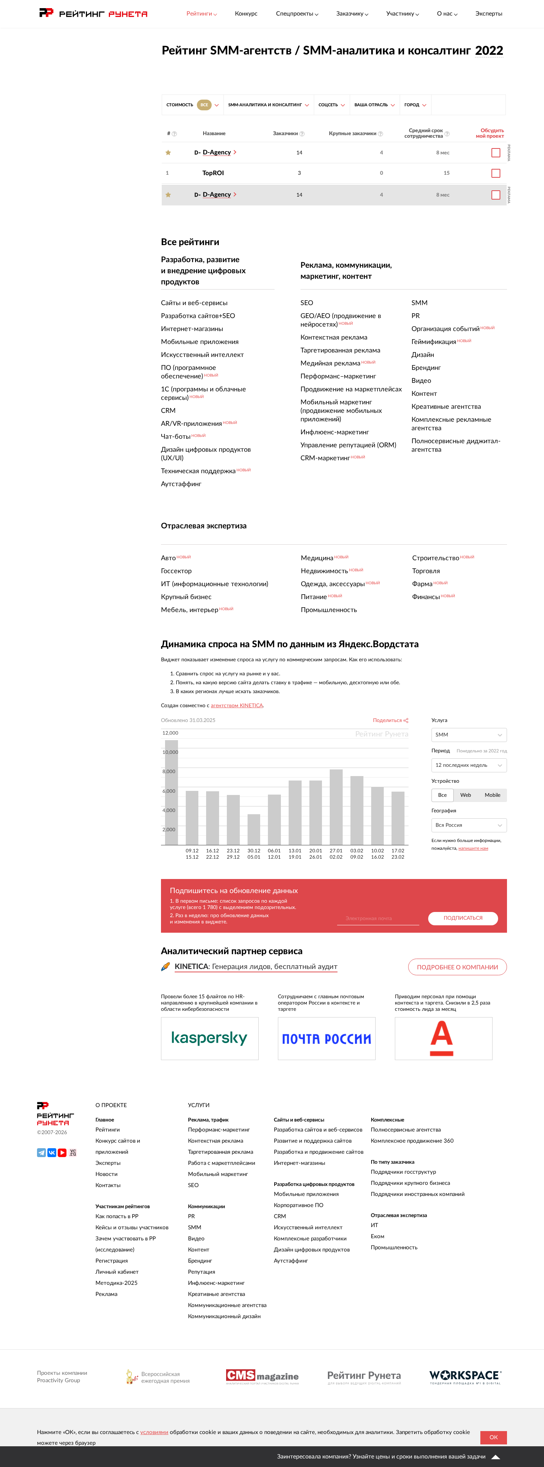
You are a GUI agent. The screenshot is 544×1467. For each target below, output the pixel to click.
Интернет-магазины (299, 1163)
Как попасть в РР (116, 1216)
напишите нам (473, 848)
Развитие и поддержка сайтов (313, 1141)
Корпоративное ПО (298, 1205)
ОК (494, 1437)
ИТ (374, 1225)
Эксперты (489, 14)
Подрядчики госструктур (403, 1172)
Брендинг (200, 1261)
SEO (193, 1185)
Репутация (201, 1272)
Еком (378, 1236)
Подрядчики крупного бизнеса (410, 1183)
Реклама (106, 1294)
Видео (196, 1239)
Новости (106, 1174)
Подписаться (463, 918)
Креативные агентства (216, 1294)
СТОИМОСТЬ (187, 105)
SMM (194, 1227)
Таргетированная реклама (220, 1152)
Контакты (108, 1185)
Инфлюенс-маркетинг (216, 1283)
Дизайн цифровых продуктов (312, 1250)
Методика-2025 (116, 1283)
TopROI (213, 173)
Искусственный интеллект (308, 1227)
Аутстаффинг (291, 1261)
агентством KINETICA (237, 705)
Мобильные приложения (306, 1194)
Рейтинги (107, 1130)
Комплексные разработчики (310, 1239)
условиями (154, 1432)
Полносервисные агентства (406, 1130)
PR (191, 1216)
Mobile (492, 795)
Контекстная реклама (215, 1141)
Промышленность (394, 1247)
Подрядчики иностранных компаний (418, 1194)
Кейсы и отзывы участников (131, 1227)
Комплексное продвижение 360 (412, 1141)
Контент (198, 1250)
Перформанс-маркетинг (219, 1130)
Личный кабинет (117, 1272)
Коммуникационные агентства (227, 1305)
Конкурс (246, 14)
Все (442, 795)
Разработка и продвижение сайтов (318, 1152)
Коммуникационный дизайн (224, 1316)
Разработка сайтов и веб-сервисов (318, 1130)
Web (465, 795)
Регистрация (111, 1261)
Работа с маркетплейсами (221, 1163)
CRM (280, 1216)
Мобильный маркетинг (218, 1174)
